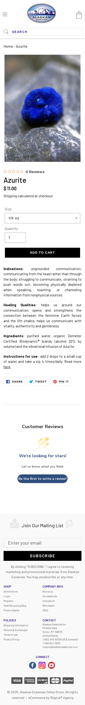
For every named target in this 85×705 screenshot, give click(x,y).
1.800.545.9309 (51, 639)
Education (48, 600)
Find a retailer (12, 610)
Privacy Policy (11, 639)
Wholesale (48, 605)
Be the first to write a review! (42, 478)
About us (47, 591)
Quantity (11, 228)
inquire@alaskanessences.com (60, 646)
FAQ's (45, 610)
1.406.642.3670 (51, 643)
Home (8, 46)
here (7, 367)
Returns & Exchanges (15, 629)
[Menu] (5, 14)
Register (8, 600)
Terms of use (11, 634)
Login (7, 596)
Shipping (10, 196)
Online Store (11, 591)
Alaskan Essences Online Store (42, 692)
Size (8, 209)
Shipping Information (16, 625)
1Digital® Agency (61, 698)
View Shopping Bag (15, 605)
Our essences (49, 596)
